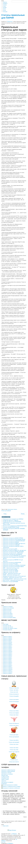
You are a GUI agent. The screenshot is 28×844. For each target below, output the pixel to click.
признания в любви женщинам (8, 770)
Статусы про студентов (14, 751)
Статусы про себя (14, 692)
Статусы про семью (14, 714)
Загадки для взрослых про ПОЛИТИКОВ (12, 521)
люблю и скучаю (5, 779)
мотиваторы (4, 783)
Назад (4, 513)
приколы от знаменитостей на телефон (11, 786)
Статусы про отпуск (14, 744)
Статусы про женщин (14, 701)
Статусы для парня (14, 734)
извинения (3, 780)
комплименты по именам (7, 774)
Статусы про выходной (14, 742)
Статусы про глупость (14, 761)
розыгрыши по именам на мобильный (11, 788)
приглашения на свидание (7, 782)
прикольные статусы (12, 509)
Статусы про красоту (14, 694)
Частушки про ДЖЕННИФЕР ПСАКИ (11, 527)
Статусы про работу (14, 740)
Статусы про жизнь (14, 690)
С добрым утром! (5, 776)
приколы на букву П (6, 517)
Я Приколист (10, 21)
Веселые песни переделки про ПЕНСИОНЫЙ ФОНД (14, 525)
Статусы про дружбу (14, 696)
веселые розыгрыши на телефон (10, 785)
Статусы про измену (14, 725)
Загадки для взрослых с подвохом (10, 520)
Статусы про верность (14, 723)
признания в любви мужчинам (8, 771)
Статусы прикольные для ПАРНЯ (13, 16)
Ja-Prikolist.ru (14, 833)
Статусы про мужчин (14, 699)
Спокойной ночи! (5, 778)
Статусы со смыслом (14, 688)
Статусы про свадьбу (14, 712)
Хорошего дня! (4, 775)
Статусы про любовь (14, 710)
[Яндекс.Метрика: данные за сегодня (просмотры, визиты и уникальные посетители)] (12, 830)
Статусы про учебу (14, 749)
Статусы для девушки (6, 510)
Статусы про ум (14, 759)
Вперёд (23, 513)
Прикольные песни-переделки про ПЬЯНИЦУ (13, 519)
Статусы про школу (14, 747)
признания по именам (6, 772)
